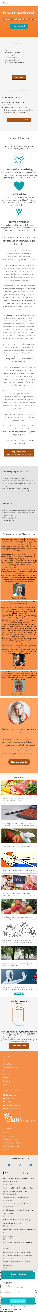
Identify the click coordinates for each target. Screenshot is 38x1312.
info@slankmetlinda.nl (13, 1105)
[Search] (26, 1173)
